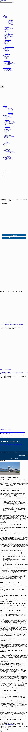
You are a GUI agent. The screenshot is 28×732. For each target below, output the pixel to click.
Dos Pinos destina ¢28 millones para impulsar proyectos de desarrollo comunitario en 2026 (14, 373)
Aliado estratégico (9, 34)
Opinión (7, 41)
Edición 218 (10, 20)
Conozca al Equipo (9, 62)
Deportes (7, 49)
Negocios (5, 26)
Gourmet (7, 52)
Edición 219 (10, 21)
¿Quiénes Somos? (6, 61)
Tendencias (7, 37)
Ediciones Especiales (9, 70)
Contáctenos (7, 64)
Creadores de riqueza (9, 36)
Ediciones (5, 16)
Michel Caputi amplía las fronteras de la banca (11, 324)
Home (4, 170)
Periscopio (7, 44)
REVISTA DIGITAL (7, 68)
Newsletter (7, 66)
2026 (6, 17)
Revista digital (8, 69)
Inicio (4, 15)
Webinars (7, 56)
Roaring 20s (7, 54)
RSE (6, 38)
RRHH (6, 43)
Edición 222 (10, 24)
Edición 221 (10, 23)
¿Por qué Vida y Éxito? (10, 63)
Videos (4, 55)
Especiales (7, 27)
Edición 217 (10, 19)
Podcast (6, 57)
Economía (7, 29)
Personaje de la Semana (10, 33)
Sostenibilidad (8, 40)
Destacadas (2, 322)
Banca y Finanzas (9, 28)
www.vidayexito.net (9, 724)
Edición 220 (10, 22)
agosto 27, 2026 (8, 322)
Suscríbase (5, 65)
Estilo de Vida (5, 48)
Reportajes (7, 59)
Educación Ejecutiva (9, 31)
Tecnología (7, 35)
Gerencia (7, 30)
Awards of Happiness (9, 47)
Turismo (7, 50)
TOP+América (8, 45)
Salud (6, 51)
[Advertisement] (10, 264)
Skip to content (3, 0)
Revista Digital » (14, 235)
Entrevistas (7, 58)
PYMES (7, 42)
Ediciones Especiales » (14, 237)
